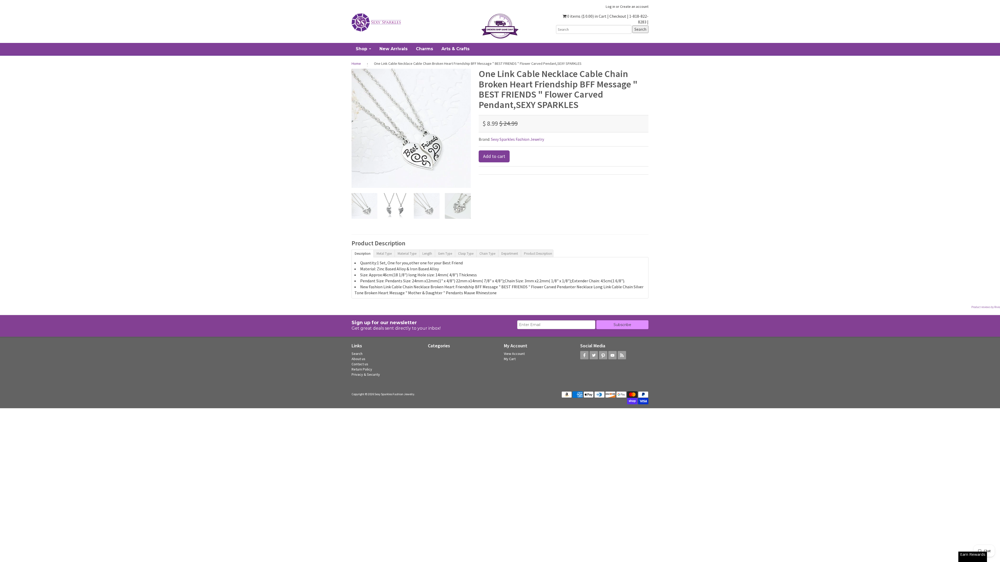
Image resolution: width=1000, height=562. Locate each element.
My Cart (510, 358)
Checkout (617, 16)
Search (357, 353)
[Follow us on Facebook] (584, 355)
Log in (610, 6)
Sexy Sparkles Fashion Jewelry (517, 139)
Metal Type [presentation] (384, 253)
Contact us (360, 364)
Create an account (634, 6)
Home (356, 63)
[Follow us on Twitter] (594, 355)
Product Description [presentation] (538, 253)
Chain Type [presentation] (487, 253)
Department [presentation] (509, 253)
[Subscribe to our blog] (622, 355)
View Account (514, 353)
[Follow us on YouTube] (612, 355)
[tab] (362, 253)
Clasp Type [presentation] (465, 253)
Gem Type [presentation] (445, 253)
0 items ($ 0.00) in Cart (586, 16)
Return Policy (362, 369)
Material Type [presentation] (407, 253)
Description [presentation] (363, 253)
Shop (362, 48)
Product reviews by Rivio (985, 307)
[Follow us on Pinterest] (603, 355)
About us (358, 358)
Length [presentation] (427, 253)
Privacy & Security (366, 374)
